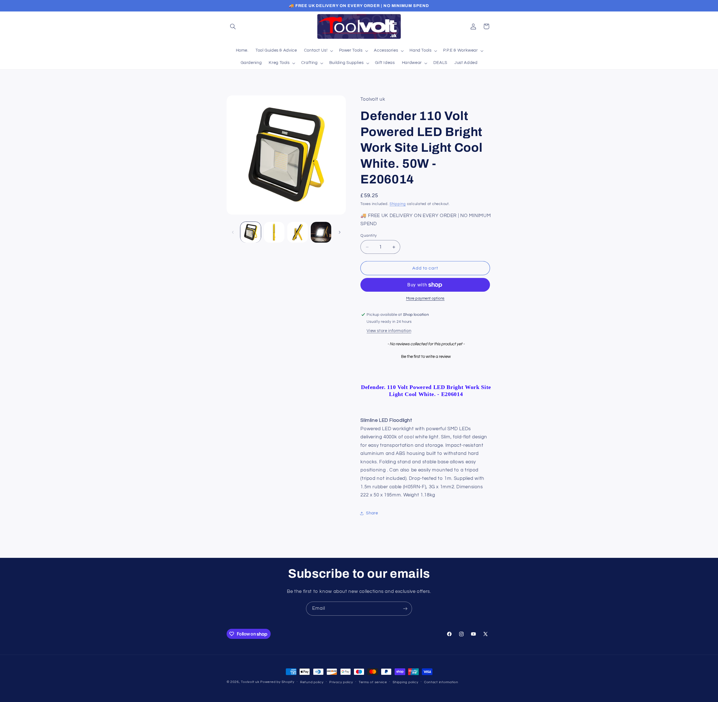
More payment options (425, 299)
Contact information (441, 682)
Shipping (398, 204)
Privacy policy (341, 682)
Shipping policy (405, 682)
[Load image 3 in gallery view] (297, 232)
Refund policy (312, 682)
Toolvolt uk (250, 681)
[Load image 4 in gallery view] (321, 232)
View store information (389, 331)
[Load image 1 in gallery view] (250, 232)
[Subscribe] (405, 608)
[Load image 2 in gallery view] (274, 232)
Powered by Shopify (277, 681)
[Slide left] (233, 232)
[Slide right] (339, 232)
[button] (233, 26)
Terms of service (373, 682)
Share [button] (372, 513)
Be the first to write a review (426, 357)
